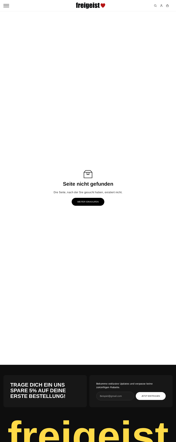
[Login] (161, 5)
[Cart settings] (167, 5)
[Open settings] (155, 5)
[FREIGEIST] (90, 6)
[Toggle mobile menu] (6, 5)
